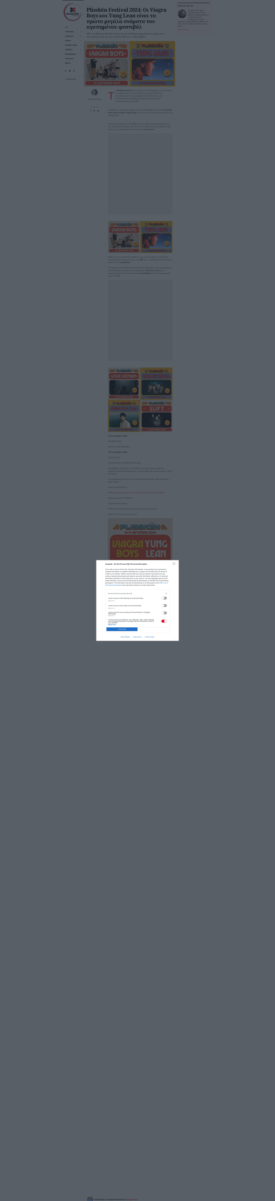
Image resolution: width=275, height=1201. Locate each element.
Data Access (137, 637)
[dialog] (137, 600)
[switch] (164, 598)
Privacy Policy (149, 637)
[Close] (175, 564)
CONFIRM (122, 629)
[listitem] (137, 593)
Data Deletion (125, 637)
